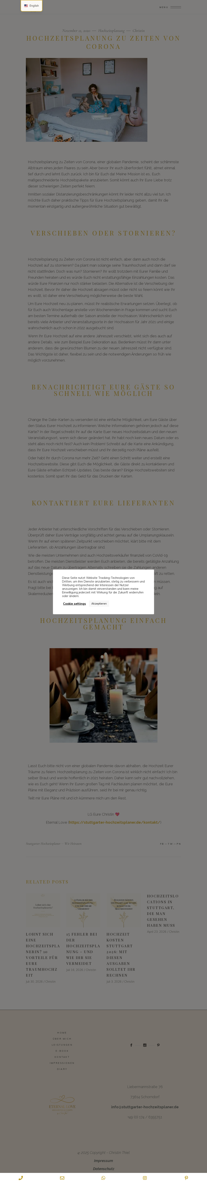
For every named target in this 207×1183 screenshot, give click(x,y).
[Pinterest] (186, 1178)
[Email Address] (62, 1178)
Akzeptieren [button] (99, 603)
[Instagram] (145, 1178)
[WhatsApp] (103, 1178)
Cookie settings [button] (74, 604)
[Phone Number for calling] (20, 1178)
